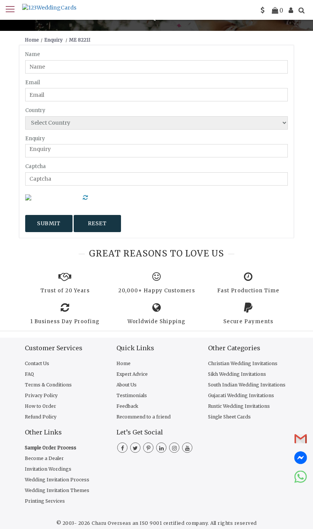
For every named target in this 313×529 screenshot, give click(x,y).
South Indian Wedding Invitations (247, 385)
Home (123, 363)
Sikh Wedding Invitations (237, 374)
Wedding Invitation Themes (57, 490)
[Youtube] (187, 448)
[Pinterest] (148, 448)
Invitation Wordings (48, 469)
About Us (126, 385)
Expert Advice (132, 374)
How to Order (40, 406)
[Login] (291, 10)
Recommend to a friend (143, 417)
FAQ (29, 374)
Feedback (127, 406)
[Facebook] (122, 448)
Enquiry (35, 138)
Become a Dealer (44, 458)
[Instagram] (174, 448)
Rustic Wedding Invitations (239, 406)
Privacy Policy (41, 395)
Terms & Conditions (48, 385)
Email (32, 82)
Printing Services (45, 501)
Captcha (35, 166)
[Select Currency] (262, 10)
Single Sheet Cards (229, 417)
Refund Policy (40, 417)
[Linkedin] (161, 448)
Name (32, 54)
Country (35, 110)
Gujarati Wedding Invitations (241, 395)
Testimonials (131, 395)
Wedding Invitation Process (57, 480)
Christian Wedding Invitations (243, 363)
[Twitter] (135, 448)
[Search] (301, 10)
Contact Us (37, 363)
